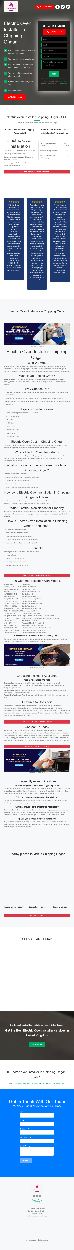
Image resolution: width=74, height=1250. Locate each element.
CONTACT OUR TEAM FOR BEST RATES (37, 721)
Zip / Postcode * (26, 1137)
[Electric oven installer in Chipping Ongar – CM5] (37, 1188)
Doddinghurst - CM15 (60, 1083)
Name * (23, 1112)
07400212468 (46, 7)
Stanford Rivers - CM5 (39, 1083)
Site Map (37, 1201)
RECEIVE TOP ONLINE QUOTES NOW (37, 575)
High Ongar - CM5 (21, 1083)
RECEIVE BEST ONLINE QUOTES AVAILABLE (37, 171)
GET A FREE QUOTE (37, 915)
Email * (22, 1120)
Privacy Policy (37, 1200)
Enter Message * (26, 1146)
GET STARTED (37, 1044)
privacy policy (63, 83)
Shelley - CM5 (30, 1083)
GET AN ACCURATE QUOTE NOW (37, 746)
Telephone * (24, 1129)
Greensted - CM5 (50, 1083)
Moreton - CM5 (12, 1083)
